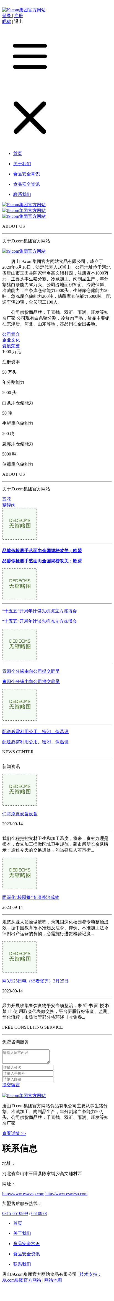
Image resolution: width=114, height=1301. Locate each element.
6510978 (39, 1213)
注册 (18, 15)
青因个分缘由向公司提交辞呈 (31, 671)
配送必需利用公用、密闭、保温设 (35, 731)
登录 (7, 15)
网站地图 (53, 1280)
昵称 (6, 21)
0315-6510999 (15, 1213)
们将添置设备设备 (20, 813)
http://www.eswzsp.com (23, 1193)
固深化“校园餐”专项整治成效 (30, 897)
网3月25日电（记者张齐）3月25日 (35, 981)
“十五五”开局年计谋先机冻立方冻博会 (39, 611)
